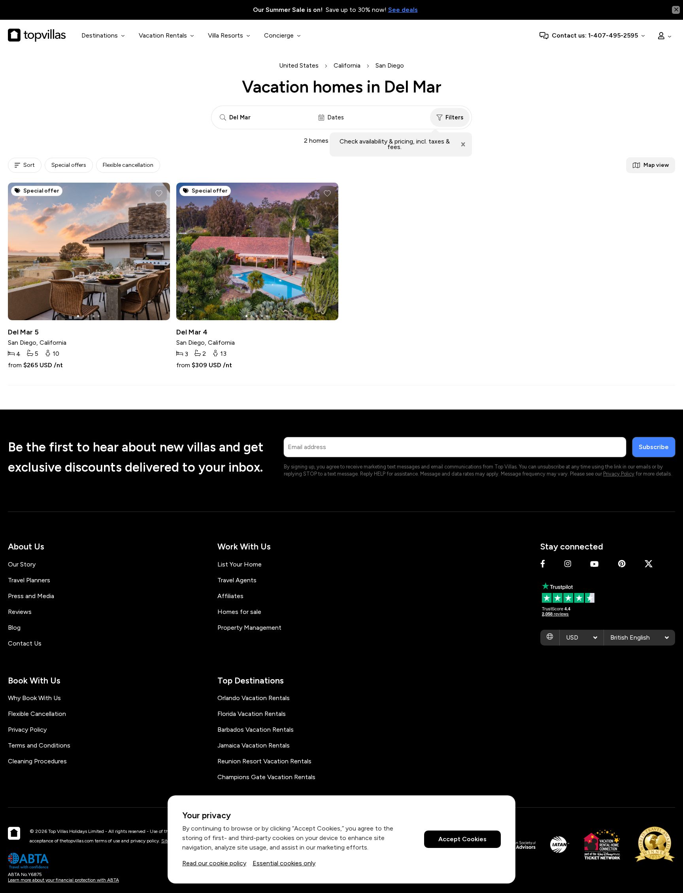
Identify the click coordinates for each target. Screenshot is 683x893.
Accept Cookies (462, 839)
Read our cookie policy (214, 863)
